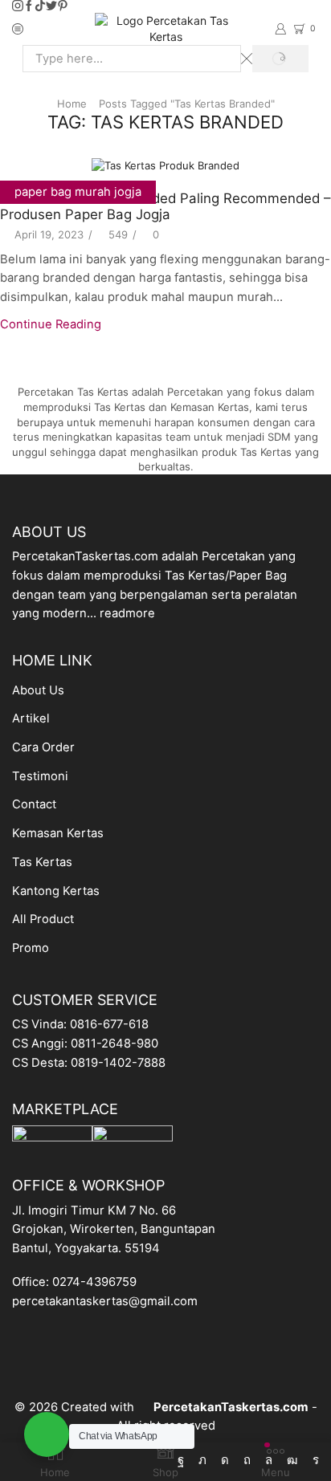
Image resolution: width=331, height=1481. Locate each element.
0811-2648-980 (114, 1043)
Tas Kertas (42, 862)
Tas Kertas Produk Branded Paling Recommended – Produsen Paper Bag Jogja (165, 206)
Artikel (31, 718)
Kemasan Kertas (58, 833)
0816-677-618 (109, 1024)
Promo (30, 948)
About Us (38, 690)
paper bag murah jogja (77, 192)
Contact (34, 804)
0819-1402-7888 (118, 1063)
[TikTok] (40, 6)
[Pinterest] (62, 6)
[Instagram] (17, 6)
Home (72, 103)
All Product (43, 919)
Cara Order (43, 747)
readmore (127, 613)
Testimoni (40, 776)
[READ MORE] (165, 161)
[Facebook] (29, 6)
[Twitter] (51, 6)
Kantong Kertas (56, 891)
